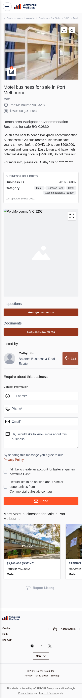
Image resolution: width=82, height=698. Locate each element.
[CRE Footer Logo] (11, 617)
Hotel (71, 197)
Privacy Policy (14, 469)
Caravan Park (54, 197)
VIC (69, 18)
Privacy (27, 675)
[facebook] (32, 646)
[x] (50, 646)
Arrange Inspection (41, 321)
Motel (38, 197)
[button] (41, 52)
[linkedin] (41, 646)
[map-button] (71, 225)
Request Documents (41, 341)
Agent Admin (68, 628)
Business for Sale (51, 18)
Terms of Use (41, 675)
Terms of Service (48, 693)
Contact (6, 627)
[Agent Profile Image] (10, 368)
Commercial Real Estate (25, 6)
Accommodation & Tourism (58, 202)
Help (5, 633)
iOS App (7, 639)
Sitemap (56, 675)
